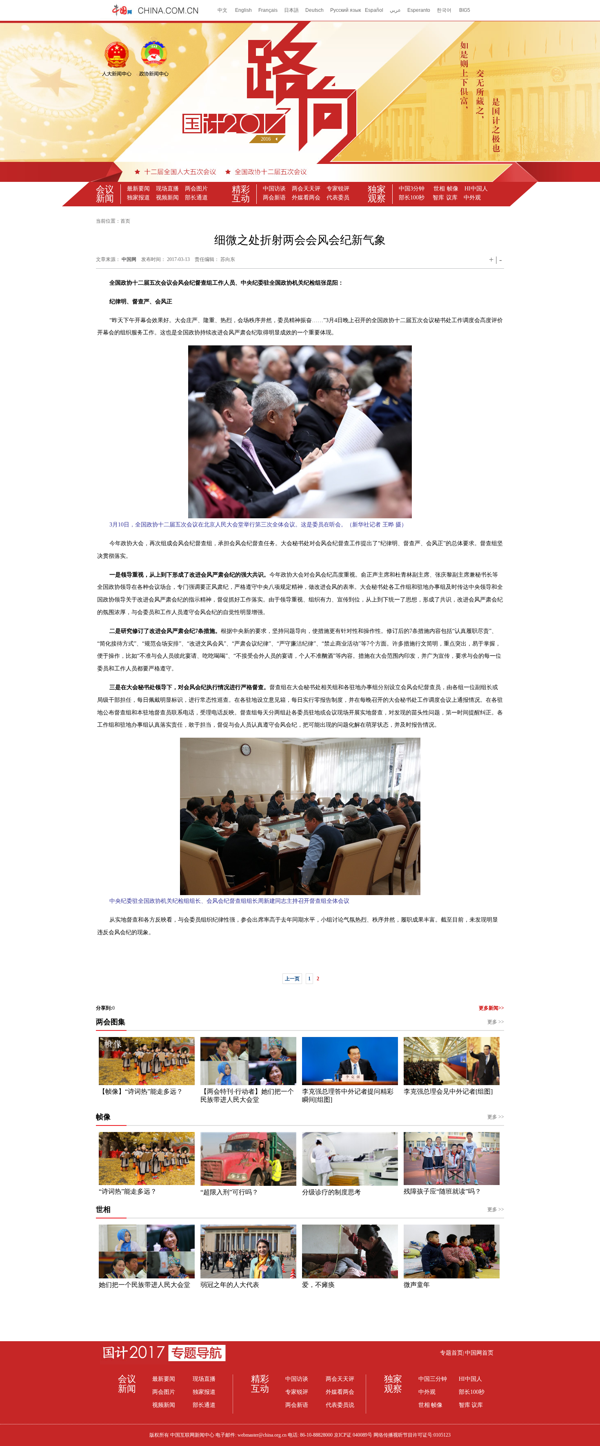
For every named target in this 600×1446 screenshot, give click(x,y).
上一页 (292, 979)
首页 (125, 221)
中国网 (129, 259)
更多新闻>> (491, 1008)
